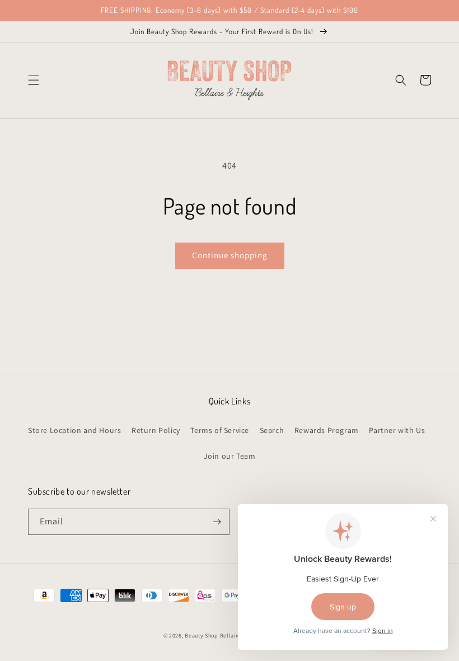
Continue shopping (230, 255)
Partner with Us (397, 430)
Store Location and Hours (74, 430)
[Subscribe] (216, 522)
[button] (33, 80)
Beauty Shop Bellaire (213, 635)
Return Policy (156, 430)
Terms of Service (219, 430)
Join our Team (230, 456)
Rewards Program (326, 430)
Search (272, 430)
